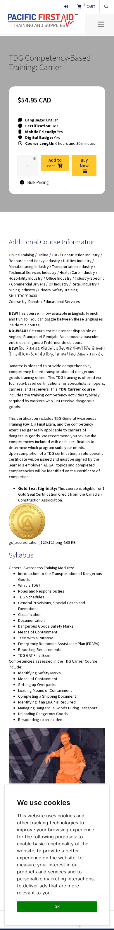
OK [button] (57, 906)
